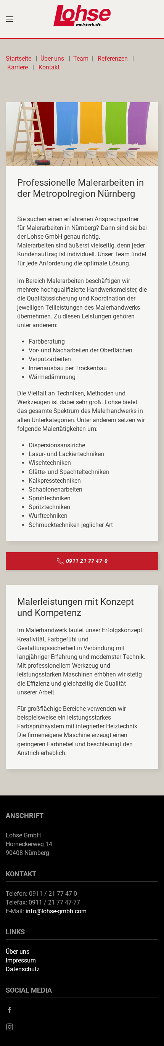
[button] (9, 19)
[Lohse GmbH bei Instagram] (9, 1026)
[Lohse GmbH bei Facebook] (9, 1010)
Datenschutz (23, 969)
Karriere (17, 67)
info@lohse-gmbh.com (56, 911)
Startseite (20, 58)
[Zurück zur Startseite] (82, 19)
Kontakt (49, 67)
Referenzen (113, 58)
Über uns (53, 58)
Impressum (21, 960)
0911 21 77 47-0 (87, 561)
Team (80, 58)
